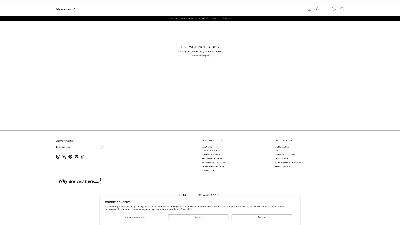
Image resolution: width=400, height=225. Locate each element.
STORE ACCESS (282, 147)
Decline (261, 217)
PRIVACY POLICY (282, 166)
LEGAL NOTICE (281, 159)
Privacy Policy (187, 209)
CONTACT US (208, 170)
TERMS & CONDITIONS (285, 155)
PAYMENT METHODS (211, 155)
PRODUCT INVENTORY (212, 151)
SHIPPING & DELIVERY (212, 159)
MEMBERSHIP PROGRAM (213, 166)
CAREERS (279, 151)
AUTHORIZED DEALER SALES (288, 163)
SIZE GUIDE (207, 147)
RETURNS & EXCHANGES (213, 163)
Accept (198, 217)
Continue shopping (200, 55)
